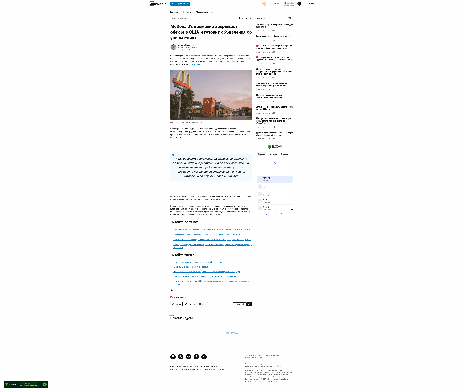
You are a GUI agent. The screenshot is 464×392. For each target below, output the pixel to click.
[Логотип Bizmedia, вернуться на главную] (158, 3)
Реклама (198, 366)
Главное (174, 12)
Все (289, 18)
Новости (187, 12)
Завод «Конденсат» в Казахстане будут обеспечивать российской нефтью (207, 276)
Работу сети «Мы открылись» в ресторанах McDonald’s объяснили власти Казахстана (212, 229)
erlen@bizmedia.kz (184, 50)
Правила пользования (213, 370)
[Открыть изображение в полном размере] (211, 95)
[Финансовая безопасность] (289, 4)
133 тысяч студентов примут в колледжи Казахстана (197, 262)
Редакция (187, 366)
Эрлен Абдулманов (186, 45)
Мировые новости (204, 12)
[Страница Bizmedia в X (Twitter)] (204, 356)
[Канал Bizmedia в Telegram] (188, 356)
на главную (246, 18)
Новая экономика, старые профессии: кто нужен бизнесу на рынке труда (206, 271)
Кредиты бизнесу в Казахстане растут (190, 267)
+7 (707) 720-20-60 (267, 379)
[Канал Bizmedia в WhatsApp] (180, 356)
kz (299, 4)
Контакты (215, 366)
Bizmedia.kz (195, 64)
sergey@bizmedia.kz (281, 379)
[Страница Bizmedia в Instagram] (173, 356)
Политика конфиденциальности (185, 370)
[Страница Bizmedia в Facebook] (196, 356)
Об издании (175, 366)
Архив (206, 366)
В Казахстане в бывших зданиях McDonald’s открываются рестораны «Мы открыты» (212, 239)
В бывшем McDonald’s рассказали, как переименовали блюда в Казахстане (207, 234)
